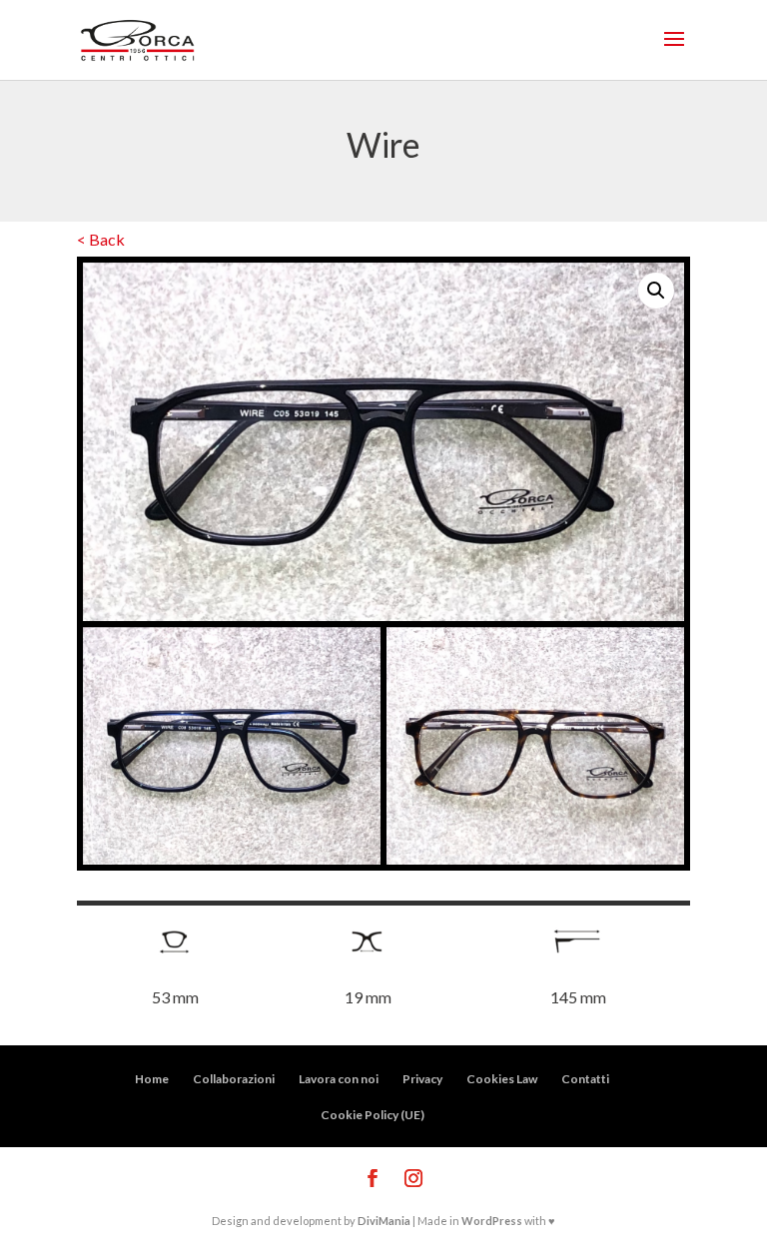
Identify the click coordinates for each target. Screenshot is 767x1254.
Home (152, 1078)
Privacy (422, 1078)
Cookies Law (501, 1078)
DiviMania (384, 1220)
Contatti (585, 1078)
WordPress (491, 1220)
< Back (101, 239)
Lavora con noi (339, 1078)
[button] (656, 291)
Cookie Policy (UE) (372, 1114)
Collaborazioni (234, 1078)
